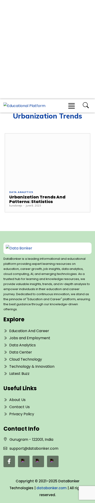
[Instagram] (53, 461)
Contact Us (19, 407)
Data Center (20, 352)
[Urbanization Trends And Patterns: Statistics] (47, 160)
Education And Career (29, 330)
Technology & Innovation (31, 366)
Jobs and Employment (29, 338)
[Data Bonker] (43, 248)
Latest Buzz (19, 373)
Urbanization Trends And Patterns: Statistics (37, 199)
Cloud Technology (25, 359)
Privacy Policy (21, 414)
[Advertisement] (47, 49)
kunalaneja (15, 205)
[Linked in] (24, 461)
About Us (17, 399)
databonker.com (51, 488)
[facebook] (9, 461)
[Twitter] (38, 461)
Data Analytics (21, 192)
